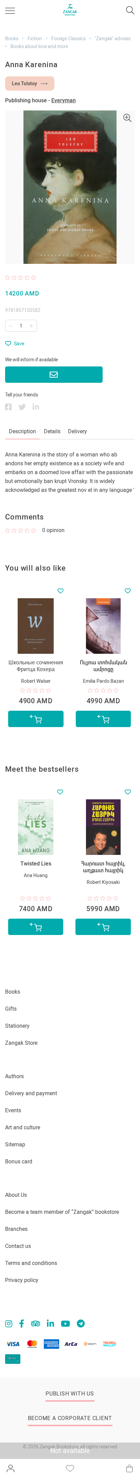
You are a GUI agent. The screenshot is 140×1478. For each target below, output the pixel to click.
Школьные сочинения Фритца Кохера (35, 666)
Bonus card (18, 1161)
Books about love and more (39, 46)
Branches (16, 1229)
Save (19, 343)
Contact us (18, 1246)
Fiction (35, 38)
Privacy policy (21, 1280)
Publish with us (70, 1393)
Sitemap (15, 1144)
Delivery (77, 431)
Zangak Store (21, 1043)
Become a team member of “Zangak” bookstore (62, 1212)
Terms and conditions (31, 1263)
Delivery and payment (31, 1093)
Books (11, 38)
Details (52, 431)
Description (22, 431)
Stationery (17, 1026)
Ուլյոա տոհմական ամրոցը (103, 666)
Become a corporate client (70, 1418)
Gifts (11, 1009)
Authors (14, 1076)
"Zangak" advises (112, 38)
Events (13, 1110)
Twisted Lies (35, 863)
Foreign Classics (68, 38)
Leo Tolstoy (24, 83)
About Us (16, 1195)
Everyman (63, 100)
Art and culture (22, 1127)
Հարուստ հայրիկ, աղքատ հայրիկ (103, 867)
